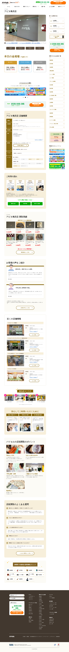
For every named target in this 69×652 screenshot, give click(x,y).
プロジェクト (31, 612)
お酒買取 (11, 579)
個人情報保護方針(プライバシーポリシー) (36, 636)
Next (42, 28)
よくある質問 (52, 6)
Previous (7, 28)
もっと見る (34, 334)
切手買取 (21, 570)
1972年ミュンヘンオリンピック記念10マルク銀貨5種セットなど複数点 (10, 242)
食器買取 (51, 99)
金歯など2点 (8, 229)
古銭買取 (30, 570)
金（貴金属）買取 (53, 95)
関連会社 (51, 617)
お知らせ (50, 596)
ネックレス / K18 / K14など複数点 (30, 230)
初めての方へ (17, 6)
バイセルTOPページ (32, 596)
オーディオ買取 (53, 120)
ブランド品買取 (31, 574)
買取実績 (30, 607)
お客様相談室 (58, 636)
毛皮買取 (51, 91)
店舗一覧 (43, 6)
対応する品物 (37, 203)
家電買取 (51, 116)
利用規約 (28, 636)
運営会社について (13, 595)
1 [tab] (23, 97)
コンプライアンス (52, 636)
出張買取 (30, 579)
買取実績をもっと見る (25, 252)
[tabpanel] (9, 398)
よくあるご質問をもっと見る (25, 553)
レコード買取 (12, 574)
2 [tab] (25, 97)
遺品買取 (40, 628)
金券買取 (51, 106)
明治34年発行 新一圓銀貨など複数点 (39, 230)
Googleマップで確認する (38, 139)
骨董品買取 (40, 570)
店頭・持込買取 (31, 620)
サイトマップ (31, 599)
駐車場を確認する (21, 145)
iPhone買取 (52, 127)
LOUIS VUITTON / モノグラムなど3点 (20, 230)
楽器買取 (21, 579)
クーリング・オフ (46, 636)
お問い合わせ (31, 597)
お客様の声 (30, 610)
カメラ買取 (21, 574)
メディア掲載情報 (52, 597)
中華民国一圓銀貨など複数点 (20, 242)
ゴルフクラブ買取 (53, 109)
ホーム (8, 6)
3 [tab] (27, 97)
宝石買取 (51, 84)
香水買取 (40, 624)
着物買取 (11, 570)
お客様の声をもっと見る (25, 307)
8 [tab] (27, 404)
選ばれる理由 (31, 613)
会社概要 (24, 636)
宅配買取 (30, 621)
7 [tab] (26, 404)
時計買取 (40, 574)
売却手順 (25, 203)
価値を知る (13, 203)
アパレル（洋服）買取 (54, 123)
